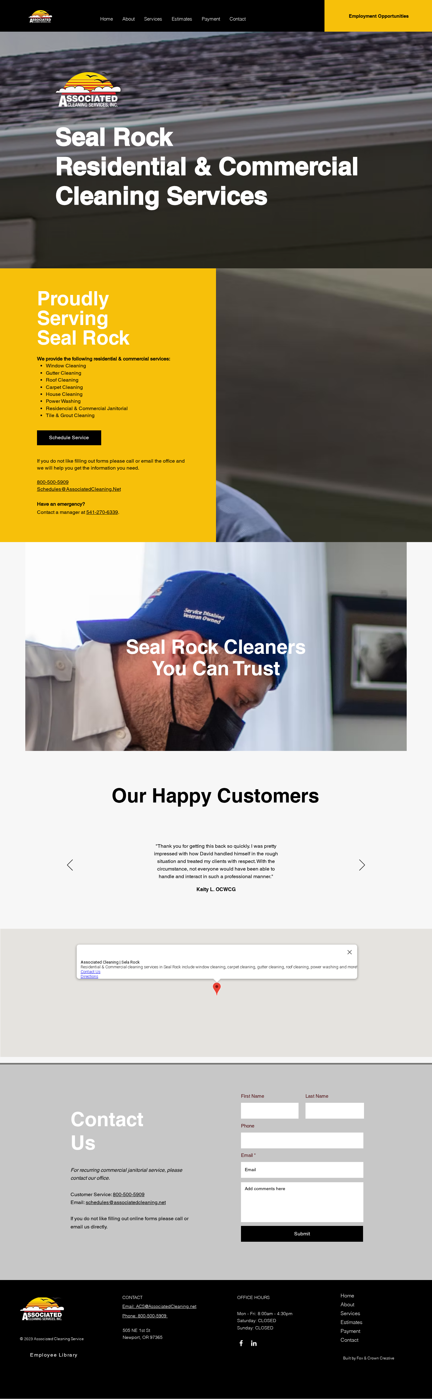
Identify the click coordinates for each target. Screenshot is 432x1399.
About (347, 1304)
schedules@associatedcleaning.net (126, 1202)
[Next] (362, 865)
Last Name (316, 1096)
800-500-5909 (53, 482)
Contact (349, 1340)
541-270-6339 (102, 512)
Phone (247, 1125)
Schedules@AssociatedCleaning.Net (79, 489)
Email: (78, 1202)
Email (247, 1155)
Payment (350, 1331)
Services (350, 1313)
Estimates (351, 1322)
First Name (252, 1096)
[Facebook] (241, 1343)
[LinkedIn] (254, 1343)
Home (347, 1295)
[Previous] (70, 865)
